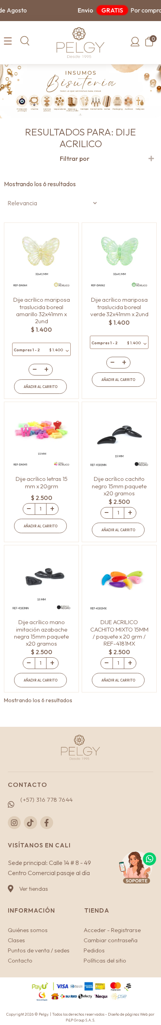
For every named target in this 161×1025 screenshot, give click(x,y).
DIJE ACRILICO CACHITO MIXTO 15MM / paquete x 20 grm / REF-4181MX (119, 632)
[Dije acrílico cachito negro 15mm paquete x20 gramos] (119, 437)
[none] (151, 159)
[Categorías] (8, 41)
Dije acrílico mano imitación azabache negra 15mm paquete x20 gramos (41, 632)
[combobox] (41, 349)
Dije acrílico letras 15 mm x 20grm (42, 482)
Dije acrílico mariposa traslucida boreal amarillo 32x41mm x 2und (41, 310)
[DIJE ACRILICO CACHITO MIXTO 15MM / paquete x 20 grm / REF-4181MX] (119, 580)
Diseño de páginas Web (128, 1014)
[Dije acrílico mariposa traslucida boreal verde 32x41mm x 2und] (119, 258)
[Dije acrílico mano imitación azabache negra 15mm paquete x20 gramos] (41, 580)
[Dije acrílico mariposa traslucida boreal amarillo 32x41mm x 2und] (41, 258)
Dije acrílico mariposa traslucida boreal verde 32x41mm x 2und (119, 306)
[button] (25, 41)
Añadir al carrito (40, 386)
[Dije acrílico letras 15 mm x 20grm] (41, 437)
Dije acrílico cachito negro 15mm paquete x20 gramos (119, 485)
